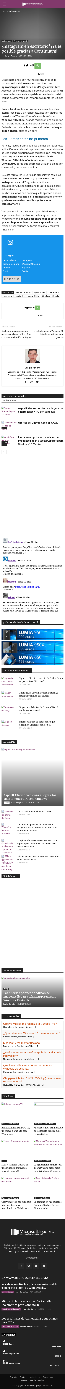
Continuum (53, 292)
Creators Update (42, 1198)
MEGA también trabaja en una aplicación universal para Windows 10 (15, 1167)
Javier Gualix (9, 1004)
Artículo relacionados (14, 396)
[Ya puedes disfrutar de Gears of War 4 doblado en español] (9, 711)
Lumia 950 (20, 296)
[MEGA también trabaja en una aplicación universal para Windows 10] (16, 1151)
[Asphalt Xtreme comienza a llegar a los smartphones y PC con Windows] (9, 418)
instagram (7, 296)
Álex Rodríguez (17, 803)
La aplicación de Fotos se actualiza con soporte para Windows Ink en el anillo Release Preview (37, 843)
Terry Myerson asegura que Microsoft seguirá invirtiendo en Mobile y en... (16, 1205)
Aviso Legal (35, 1377)
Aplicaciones (6, 41)
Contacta (24, 1377)
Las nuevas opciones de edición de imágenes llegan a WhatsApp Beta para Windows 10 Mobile (40, 441)
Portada (13, 1377)
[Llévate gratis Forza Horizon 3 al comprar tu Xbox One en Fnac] (8, 863)
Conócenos (48, 1377)
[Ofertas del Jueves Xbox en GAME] (9, 432)
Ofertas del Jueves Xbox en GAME (38, 422)
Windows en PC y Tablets (45, 1124)
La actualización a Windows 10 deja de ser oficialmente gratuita (48, 334)
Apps (4, 445)
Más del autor (10, 400)
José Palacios (26, 1326)
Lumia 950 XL (33, 296)
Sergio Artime (11, 56)
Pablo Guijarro (29, 1309)
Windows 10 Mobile (21, 41)
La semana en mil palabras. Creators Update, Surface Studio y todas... (48, 1205)
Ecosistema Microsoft (11, 1309)
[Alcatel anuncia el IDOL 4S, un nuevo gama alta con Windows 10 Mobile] (16, 1114)
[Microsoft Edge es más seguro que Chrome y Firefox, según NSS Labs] (9, 725)
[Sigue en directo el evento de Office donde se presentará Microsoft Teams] (9, 682)
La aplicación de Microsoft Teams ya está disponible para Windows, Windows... (48, 1167)
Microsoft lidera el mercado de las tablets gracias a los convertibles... (48, 1130)
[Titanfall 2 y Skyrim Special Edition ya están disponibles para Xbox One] (9, 696)
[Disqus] (32, 496)
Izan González (21, 1292)
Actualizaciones (23, 292)
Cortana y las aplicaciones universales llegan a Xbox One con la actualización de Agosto (17, 334)
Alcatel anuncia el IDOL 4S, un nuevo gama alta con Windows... (16, 1130)
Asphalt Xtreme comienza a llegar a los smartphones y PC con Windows (30, 796)
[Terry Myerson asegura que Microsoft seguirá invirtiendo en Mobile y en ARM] (16, 1188)
